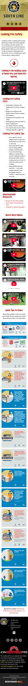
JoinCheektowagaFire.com (8, 666)
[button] (14, 28)
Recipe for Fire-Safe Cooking (14, 201)
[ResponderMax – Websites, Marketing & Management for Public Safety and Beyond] (14, 682)
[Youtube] (16, 24)
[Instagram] (12, 24)
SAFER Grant (4, 662)
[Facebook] (7, 24)
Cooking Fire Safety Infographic (15, 207)
